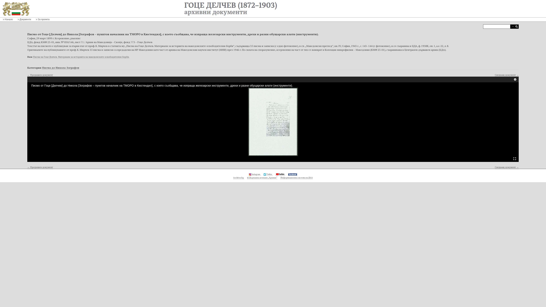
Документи (25, 19)
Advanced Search (512, 26)
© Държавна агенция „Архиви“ (262, 177)
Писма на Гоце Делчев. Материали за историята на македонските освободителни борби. (81, 56)
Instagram (256, 174)
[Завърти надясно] (42, 90)
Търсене (516, 26)
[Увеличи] (32, 90)
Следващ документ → (507, 74)
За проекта (43, 19)
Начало (9, 19)
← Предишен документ (40, 74)
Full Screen (515, 159)
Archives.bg (238, 177)
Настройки (515, 79)
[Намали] (37, 90)
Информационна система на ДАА (297, 177)
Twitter (269, 174)
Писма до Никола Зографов (60, 67)
